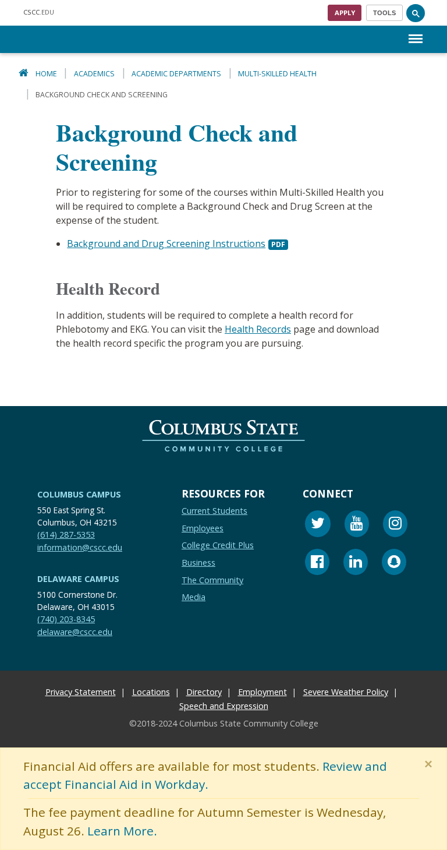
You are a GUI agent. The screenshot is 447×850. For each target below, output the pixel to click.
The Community (212, 579)
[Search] (415, 13)
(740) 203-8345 (66, 619)
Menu (416, 29)
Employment (262, 691)
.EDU (38, 12)
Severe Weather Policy (345, 691)
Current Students (214, 510)
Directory (204, 691)
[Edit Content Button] (7, 842)
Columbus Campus (79, 494)
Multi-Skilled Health (277, 74)
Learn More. (122, 831)
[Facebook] (317, 563)
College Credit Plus (218, 545)
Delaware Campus (78, 578)
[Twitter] (318, 525)
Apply (345, 12)
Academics (94, 74)
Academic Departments (176, 74)
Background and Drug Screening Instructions (166, 243)
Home (46, 74)
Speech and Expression (223, 705)
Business (198, 562)
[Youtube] (356, 525)
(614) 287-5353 (66, 534)
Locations (151, 691)
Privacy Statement (80, 691)
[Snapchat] (394, 563)
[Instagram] (395, 525)
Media (193, 596)
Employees (203, 527)
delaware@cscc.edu (74, 631)
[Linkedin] (355, 563)
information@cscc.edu (79, 546)
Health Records (258, 329)
